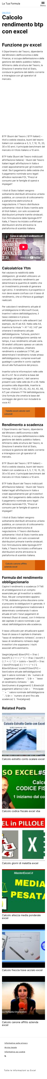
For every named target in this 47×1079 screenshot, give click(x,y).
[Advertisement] (23, 108)
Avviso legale (11, 1047)
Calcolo (6, 12)
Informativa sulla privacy (16, 1043)
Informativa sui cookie (15, 1052)
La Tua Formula (11, 3)
